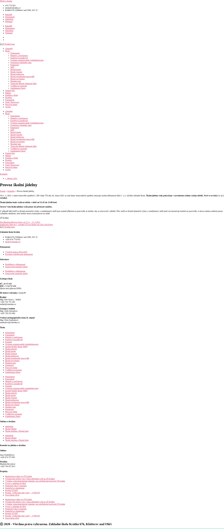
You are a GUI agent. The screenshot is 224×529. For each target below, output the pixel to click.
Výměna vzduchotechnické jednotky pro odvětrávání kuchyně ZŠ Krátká (35, 481)
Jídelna (8, 93)
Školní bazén (15, 69)
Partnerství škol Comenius (16, 486)
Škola (7, 51)
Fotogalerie (9, 100)
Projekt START (11, 490)
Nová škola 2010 (12, 495)
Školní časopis (16, 72)
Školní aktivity (11, 349)
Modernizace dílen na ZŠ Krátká (18, 476)
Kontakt (8, 342)
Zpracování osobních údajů (16, 267)
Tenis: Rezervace (12, 102)
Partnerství (14, 65)
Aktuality (9, 48)
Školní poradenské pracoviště (22, 76)
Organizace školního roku (21, 62)
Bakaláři (8, 14)
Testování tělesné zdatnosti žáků (23, 83)
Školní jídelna (10, 429)
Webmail (8, 21)
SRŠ (12, 67)
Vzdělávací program (18, 86)
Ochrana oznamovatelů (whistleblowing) (27, 60)
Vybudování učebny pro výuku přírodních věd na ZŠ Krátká (30, 479)
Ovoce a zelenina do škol (15, 483)
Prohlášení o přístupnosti (15, 264)
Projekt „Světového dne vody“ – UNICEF (22, 493)
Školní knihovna (17, 74)
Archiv (8, 107)
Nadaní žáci (10, 90)
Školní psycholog (17, 79)
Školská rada (15, 81)
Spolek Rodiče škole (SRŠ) (16, 347)
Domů (2, 191)
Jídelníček (9, 19)
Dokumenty (10, 17)
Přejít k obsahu (6, 1)
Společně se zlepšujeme (14, 488)
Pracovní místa (11, 104)
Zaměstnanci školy (18, 88)
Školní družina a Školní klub (17, 431)
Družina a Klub (11, 95)
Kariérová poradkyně (19, 58)
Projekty (8, 97)
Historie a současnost (19, 55)
